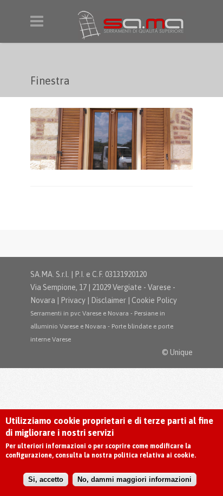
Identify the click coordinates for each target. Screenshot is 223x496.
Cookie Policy (154, 300)
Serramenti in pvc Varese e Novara (79, 313)
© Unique (177, 352)
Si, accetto (45, 479)
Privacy (73, 300)
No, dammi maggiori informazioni (134, 479)
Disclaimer (108, 300)
